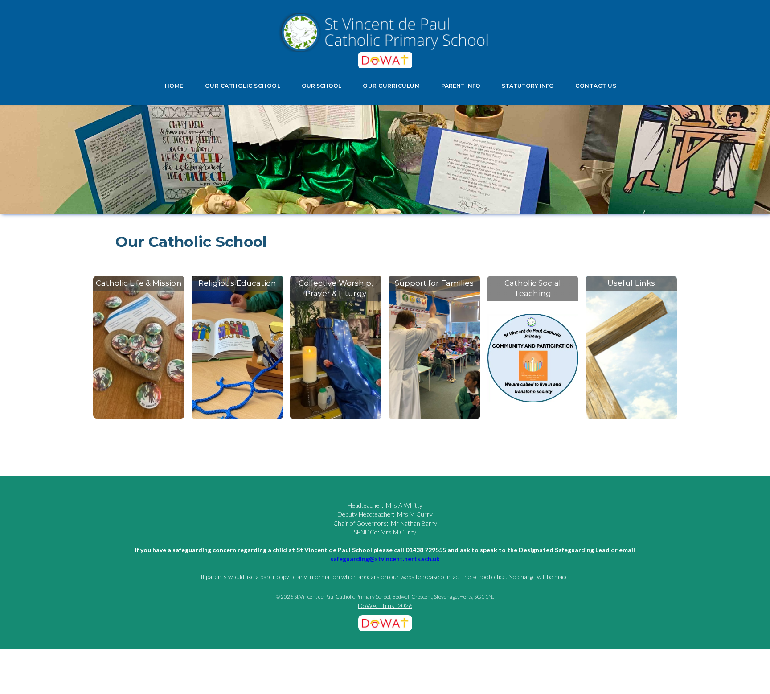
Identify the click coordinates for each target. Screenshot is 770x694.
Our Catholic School (191, 241)
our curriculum (391, 85)
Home (174, 85)
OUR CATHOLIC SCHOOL (243, 85)
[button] (321, 86)
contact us (595, 85)
